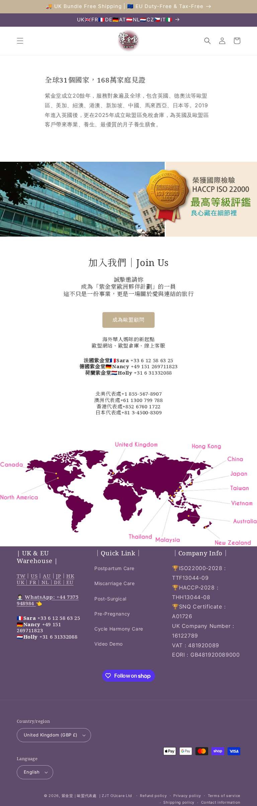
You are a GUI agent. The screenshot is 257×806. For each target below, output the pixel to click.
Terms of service (224, 795)
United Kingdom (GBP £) (51, 734)
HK (70, 575)
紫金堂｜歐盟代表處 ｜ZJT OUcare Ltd (97, 795)
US (34, 575)
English (32, 772)
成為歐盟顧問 (128, 319)
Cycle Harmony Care (118, 629)
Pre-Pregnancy (112, 614)
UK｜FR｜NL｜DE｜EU (45, 582)
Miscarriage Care (114, 583)
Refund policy (153, 795)
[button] (20, 40)
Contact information (220, 802)
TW (21, 575)
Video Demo (108, 644)
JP (58, 575)
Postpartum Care (114, 568)
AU (47, 575)
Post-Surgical (110, 598)
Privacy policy (187, 795)
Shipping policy (178, 802)
